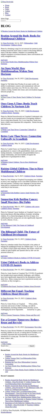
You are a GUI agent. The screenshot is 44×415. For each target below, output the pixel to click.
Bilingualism (28, 43)
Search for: (4, 346)
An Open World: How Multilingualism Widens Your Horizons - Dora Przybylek (22, 398)
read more (4, 60)
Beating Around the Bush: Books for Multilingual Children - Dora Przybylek (22, 381)
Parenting (4, 80)
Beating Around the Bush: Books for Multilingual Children (20, 37)
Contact (7, 15)
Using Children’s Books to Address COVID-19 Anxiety (20, 263)
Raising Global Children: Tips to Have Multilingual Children (22, 170)
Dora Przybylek (8, 43)
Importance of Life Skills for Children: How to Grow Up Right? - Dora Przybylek (23, 404)
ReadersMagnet (6, 412)
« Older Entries (6, 344)
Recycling (37, 327)
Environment (29, 327)
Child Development (31, 78)
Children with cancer (32, 207)
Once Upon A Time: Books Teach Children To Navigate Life (19, 105)
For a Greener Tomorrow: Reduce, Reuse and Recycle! (20, 321)
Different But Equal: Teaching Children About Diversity (17, 292)
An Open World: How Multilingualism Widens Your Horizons (17, 71)
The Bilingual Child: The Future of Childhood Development (20, 233)
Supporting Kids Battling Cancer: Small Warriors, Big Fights (19, 200)
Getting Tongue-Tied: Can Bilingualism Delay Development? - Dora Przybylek (20, 392)
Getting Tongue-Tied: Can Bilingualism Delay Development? (22, 383)
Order (7, 9)
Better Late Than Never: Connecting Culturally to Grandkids (21, 137)
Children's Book (16, 45)
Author (7, 11)
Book (7, 7)
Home (7, 5)
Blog (6, 13)
